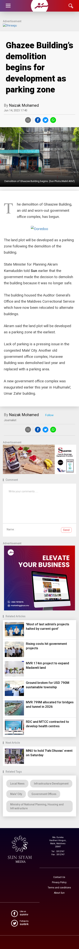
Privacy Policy (59, 882)
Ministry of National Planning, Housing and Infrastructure (37, 806)
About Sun (59, 892)
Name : (11, 529)
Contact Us (59, 877)
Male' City (16, 794)
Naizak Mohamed (24, 105)
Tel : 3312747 (57, 851)
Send (66, 530)
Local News (17, 783)
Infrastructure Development (51, 783)
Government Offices (43, 794)
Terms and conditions (59, 887)
